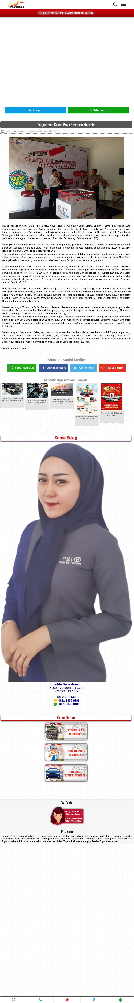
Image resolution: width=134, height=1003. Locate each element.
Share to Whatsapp (24, 368)
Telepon (37, 110)
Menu (123, 2)
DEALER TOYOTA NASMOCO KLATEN (66, 13)
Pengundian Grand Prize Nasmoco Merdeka (66, 124)
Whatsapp (99, 110)
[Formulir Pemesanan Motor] (66, 780)
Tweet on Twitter (86, 368)
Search (115, 2)
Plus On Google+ (115, 368)
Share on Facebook (56, 368)
